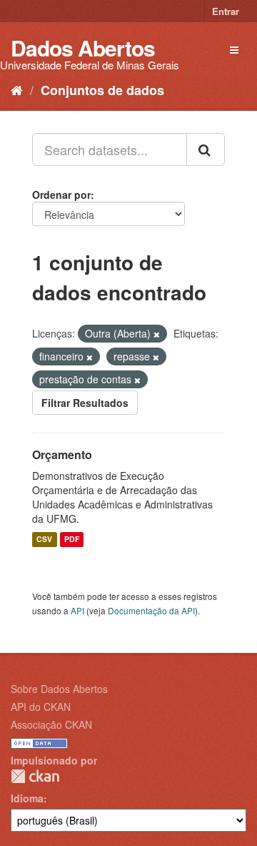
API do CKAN (41, 706)
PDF (71, 539)
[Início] (17, 89)
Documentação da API (151, 610)
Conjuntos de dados (102, 90)
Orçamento (62, 454)
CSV (44, 539)
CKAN (35, 776)
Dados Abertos (83, 47)
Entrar (225, 11)
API (77, 610)
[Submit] (205, 149)
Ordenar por (61, 194)
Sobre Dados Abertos (59, 689)
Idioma (27, 798)
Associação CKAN (51, 724)
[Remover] (156, 334)
